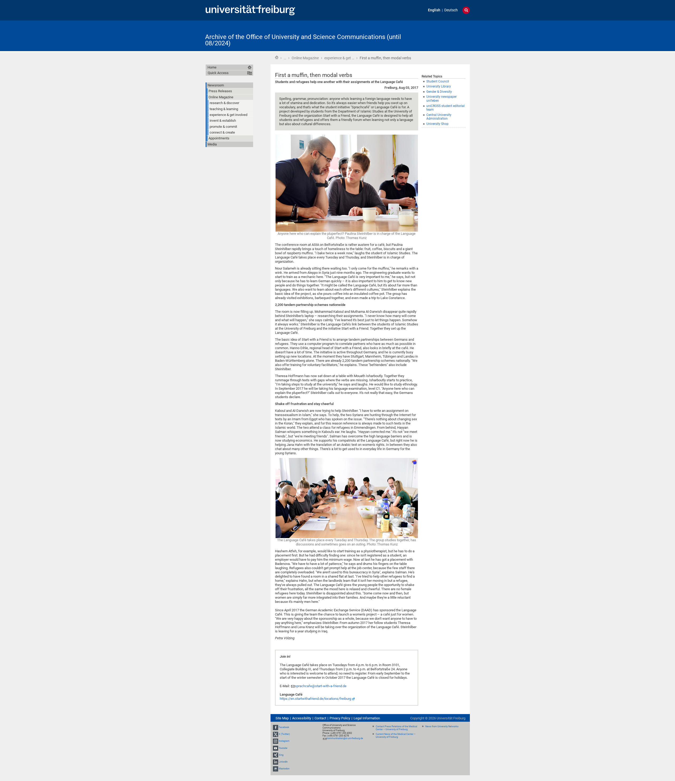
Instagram (284, 741)
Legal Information (367, 718)
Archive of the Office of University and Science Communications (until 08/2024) (303, 40)
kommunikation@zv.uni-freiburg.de (345, 738)
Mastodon (284, 768)
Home (276, 57)
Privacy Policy (340, 718)
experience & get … (339, 58)
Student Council (437, 81)
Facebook (284, 727)
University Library (438, 86)
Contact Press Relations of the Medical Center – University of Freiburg (396, 728)
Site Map (282, 718)
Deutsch (451, 10)
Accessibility (301, 718)
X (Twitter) (284, 734)
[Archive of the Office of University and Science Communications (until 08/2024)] (444, 35)
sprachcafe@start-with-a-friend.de (320, 686)
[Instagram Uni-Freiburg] (275, 741)
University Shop (437, 124)
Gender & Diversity (439, 92)
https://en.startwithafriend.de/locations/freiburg (315, 699)
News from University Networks (442, 726)
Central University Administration (438, 117)
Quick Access (218, 73)
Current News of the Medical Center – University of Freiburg (396, 735)
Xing (281, 755)
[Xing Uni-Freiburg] (275, 755)
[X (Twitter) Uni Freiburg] (275, 734)
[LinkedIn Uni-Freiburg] (275, 761)
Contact (320, 718)
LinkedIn (283, 761)
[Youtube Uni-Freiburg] (275, 748)
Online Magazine (305, 58)
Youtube (283, 748)
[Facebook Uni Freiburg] (275, 727)
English (434, 10)
